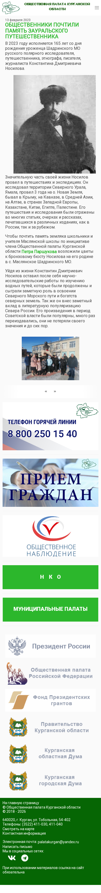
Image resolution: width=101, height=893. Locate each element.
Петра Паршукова (39, 251)
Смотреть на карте (18, 829)
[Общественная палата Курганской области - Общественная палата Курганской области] (11, 8)
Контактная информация (24, 833)
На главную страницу (21, 803)
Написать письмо (17, 847)
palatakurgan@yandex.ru (58, 842)
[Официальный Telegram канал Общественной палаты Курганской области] (24, 858)
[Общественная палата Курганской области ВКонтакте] (12, 858)
